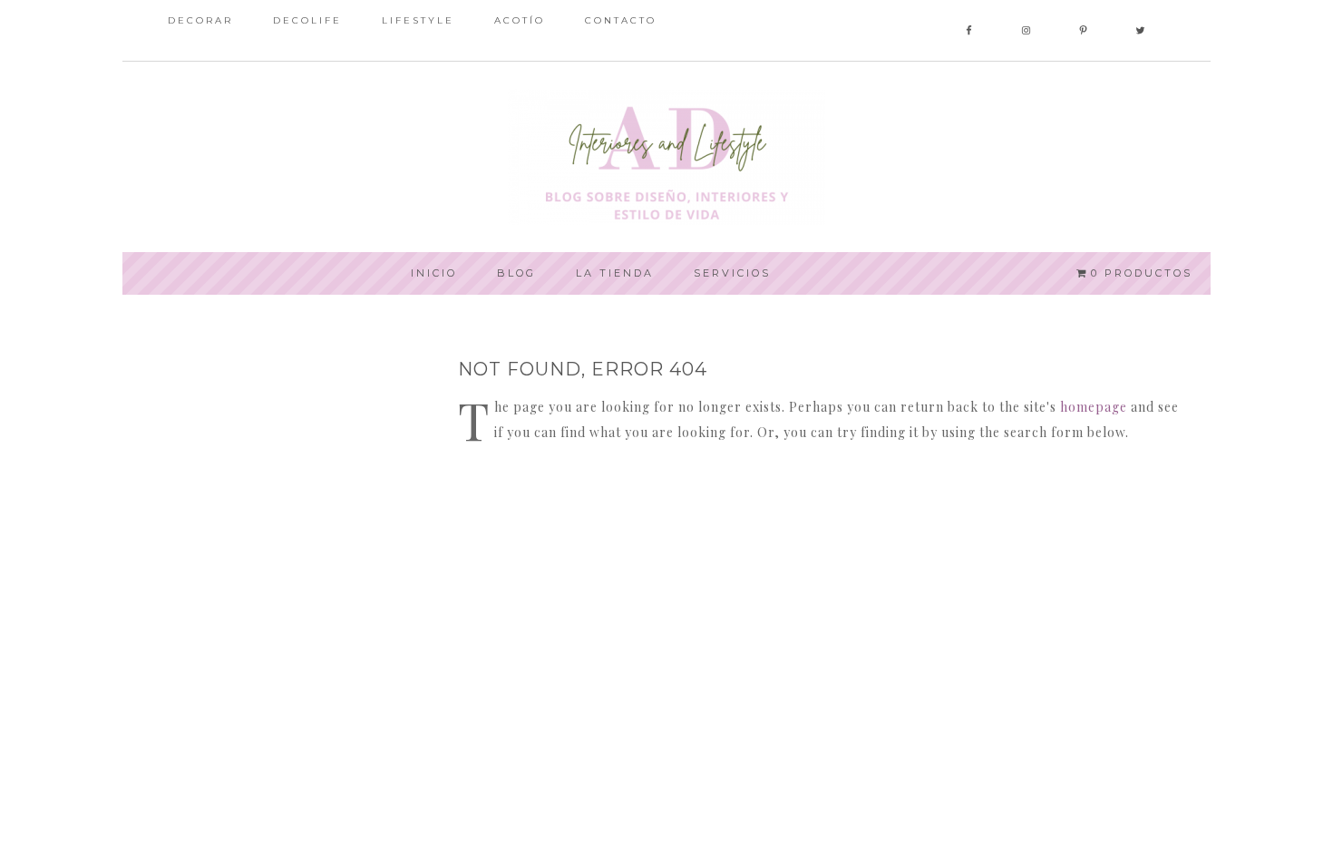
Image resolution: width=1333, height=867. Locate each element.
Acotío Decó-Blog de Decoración (666, 157)
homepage (1093, 406)
